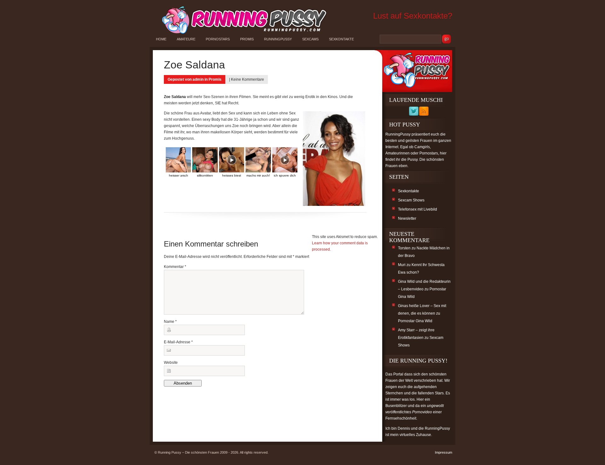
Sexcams (310, 39)
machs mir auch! (258, 175)
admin (198, 79)
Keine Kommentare (247, 79)
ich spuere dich (285, 175)
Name (170, 321)
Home (161, 39)
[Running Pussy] (241, 33)
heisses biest (231, 175)
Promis (247, 39)
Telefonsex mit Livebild (417, 209)
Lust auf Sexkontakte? (412, 15)
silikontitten (205, 175)
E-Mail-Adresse (178, 342)
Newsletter (407, 218)
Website (171, 362)
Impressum (443, 452)
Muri (402, 265)
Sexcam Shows (411, 200)
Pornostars (218, 39)
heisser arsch (178, 175)
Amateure (186, 39)
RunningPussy (278, 39)
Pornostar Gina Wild (415, 321)
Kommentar (175, 266)
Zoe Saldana (194, 65)
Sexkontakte (341, 39)
